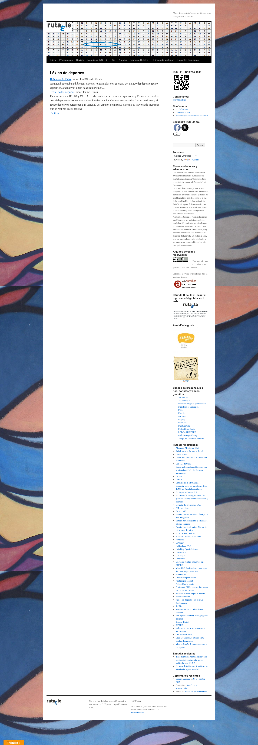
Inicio (53, 60)
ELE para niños (182, 508)
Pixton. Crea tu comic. (185, 583)
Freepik (181, 413)
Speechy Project (182, 621)
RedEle (179, 606)
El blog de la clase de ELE (186, 492)
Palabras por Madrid (184, 580)
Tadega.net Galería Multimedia (191, 438)
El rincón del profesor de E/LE (188, 504)
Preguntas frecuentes (188, 60)
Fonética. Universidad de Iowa (188, 536)
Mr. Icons (182, 416)
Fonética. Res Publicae (185, 533)
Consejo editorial (183, 112)
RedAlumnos (181, 602)
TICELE (179, 625)
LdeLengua (180, 555)
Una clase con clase (184, 634)
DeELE (179, 479)
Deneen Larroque (183, 678)
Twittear (54, 113)
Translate (195, 160)
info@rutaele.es (179, 99)
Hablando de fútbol (60, 79)
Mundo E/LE (181, 574)
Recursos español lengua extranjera (190, 593)
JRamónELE (181, 552)
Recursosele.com (183, 596)
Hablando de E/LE (183, 545)
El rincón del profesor (162, 60)
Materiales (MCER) (97, 60)
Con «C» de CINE (183, 463)
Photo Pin (182, 422)
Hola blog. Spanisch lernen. (187, 549)
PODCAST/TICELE (187, 432)
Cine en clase (181, 454)
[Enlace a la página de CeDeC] (186, 381)
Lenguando (180, 558)
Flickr (180, 409)
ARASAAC (183, 397)
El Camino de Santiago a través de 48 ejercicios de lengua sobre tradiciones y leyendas (192, 498)
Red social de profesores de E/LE (189, 599)
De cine (179, 476)
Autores (123, 60)
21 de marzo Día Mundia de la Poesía (191, 656)
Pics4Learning (184, 425)
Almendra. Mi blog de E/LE (187, 447)
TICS (112, 60)
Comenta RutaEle (139, 60)
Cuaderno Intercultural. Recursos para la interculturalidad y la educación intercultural (191, 470)
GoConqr (180, 542)
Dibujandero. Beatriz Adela (187, 482)
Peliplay (181, 419)
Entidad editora (182, 109)
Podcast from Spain (186, 428)
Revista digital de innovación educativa (192, 115)
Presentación (66, 60)
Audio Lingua (184, 400)
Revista (80, 60)
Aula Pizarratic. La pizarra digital (189, 451)
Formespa (180, 539)
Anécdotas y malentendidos (195, 691)
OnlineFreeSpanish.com (186, 577)
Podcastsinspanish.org (187, 435)
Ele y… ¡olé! (181, 511)
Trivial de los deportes (62, 92)
